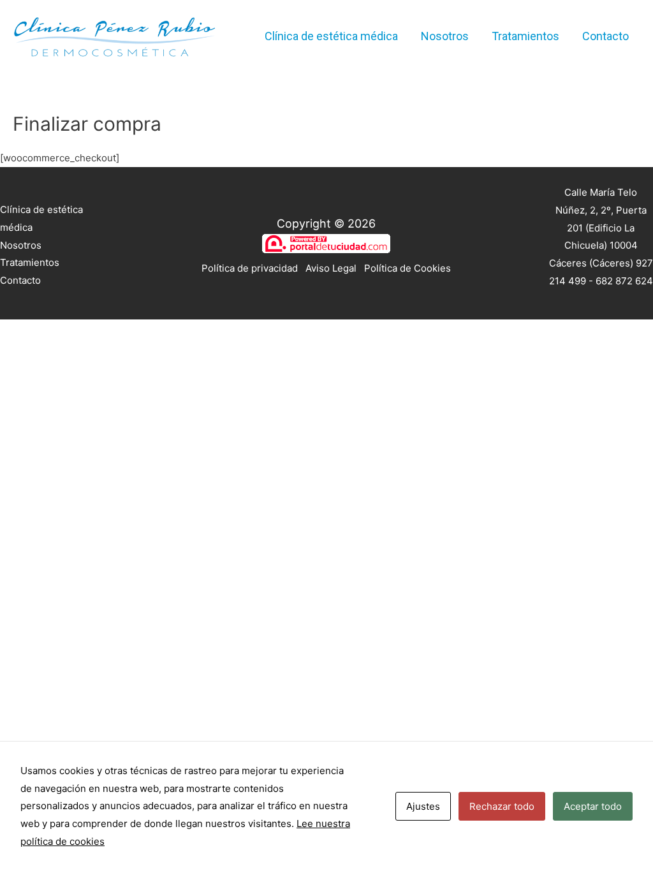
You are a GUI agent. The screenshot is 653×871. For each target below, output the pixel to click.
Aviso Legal (330, 268)
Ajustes (423, 806)
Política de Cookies (407, 268)
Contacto (605, 36)
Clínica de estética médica (331, 36)
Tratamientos (525, 36)
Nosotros (445, 36)
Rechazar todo (501, 806)
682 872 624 (624, 281)
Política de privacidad (250, 268)
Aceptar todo (593, 806)
